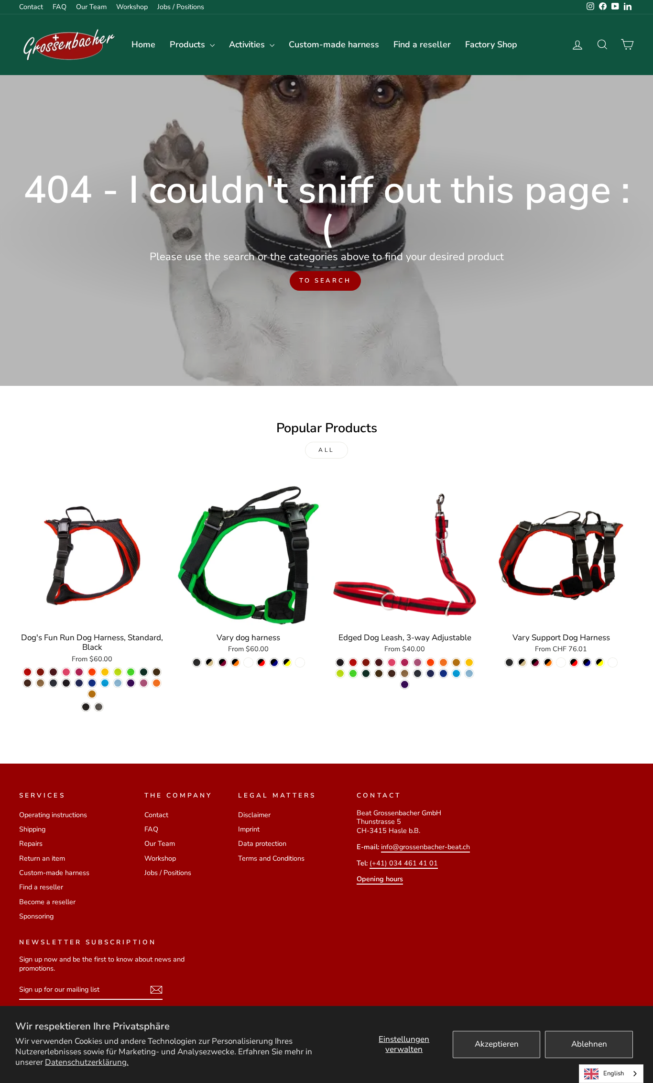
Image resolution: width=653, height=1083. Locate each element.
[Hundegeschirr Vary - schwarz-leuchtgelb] (287, 662)
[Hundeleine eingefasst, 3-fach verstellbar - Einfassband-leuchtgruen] (353, 673)
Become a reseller (47, 902)
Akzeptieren (497, 1044)
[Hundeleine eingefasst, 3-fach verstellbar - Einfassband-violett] (404, 684)
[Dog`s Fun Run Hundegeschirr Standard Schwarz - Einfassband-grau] (53, 683)
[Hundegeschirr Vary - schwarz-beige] (209, 662)
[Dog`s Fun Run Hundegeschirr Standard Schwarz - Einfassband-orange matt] (156, 683)
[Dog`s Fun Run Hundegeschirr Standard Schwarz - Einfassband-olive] (156, 672)
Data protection (262, 843)
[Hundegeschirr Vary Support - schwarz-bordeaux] (535, 662)
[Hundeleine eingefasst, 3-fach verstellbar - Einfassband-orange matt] (443, 662)
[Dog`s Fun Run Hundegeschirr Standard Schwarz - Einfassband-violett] (130, 683)
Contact (31, 6)
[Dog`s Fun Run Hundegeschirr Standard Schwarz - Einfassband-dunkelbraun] (27, 683)
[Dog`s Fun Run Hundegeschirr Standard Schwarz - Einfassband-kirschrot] (40, 672)
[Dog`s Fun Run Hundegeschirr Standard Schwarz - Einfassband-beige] (40, 683)
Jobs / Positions (180, 6)
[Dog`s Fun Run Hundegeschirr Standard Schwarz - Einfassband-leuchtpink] (66, 672)
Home (143, 44)
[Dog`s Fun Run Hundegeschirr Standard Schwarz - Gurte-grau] (98, 706)
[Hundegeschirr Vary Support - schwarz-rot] (573, 662)
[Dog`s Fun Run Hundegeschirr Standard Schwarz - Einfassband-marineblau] (79, 683)
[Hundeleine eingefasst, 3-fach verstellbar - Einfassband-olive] (378, 673)
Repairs (31, 843)
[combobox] (611, 1073)
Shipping (32, 829)
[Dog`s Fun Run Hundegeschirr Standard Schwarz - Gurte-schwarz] (85, 706)
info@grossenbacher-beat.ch (425, 847)
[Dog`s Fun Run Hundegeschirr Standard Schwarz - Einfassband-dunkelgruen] (143, 672)
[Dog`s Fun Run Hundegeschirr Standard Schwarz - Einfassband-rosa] (79, 672)
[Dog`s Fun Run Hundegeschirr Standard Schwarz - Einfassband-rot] (27, 672)
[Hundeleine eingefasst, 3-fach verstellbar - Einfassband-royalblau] (443, 673)
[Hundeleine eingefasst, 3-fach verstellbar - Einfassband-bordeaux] (378, 662)
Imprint (249, 829)
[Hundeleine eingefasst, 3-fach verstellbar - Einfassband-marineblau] (430, 673)
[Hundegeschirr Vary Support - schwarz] (509, 662)
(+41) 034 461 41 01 (404, 863)
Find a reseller (422, 44)
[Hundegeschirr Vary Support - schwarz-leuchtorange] (548, 662)
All (326, 450)
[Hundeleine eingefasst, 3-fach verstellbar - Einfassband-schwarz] (340, 662)
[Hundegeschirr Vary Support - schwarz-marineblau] (586, 662)
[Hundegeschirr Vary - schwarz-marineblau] (274, 662)
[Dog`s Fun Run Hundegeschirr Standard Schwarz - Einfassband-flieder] (143, 683)
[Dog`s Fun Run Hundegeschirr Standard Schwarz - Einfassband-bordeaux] (53, 672)
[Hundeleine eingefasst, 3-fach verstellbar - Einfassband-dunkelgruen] (365, 673)
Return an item (42, 858)
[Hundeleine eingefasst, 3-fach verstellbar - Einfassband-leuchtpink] (391, 662)
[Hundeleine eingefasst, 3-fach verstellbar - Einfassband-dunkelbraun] (391, 673)
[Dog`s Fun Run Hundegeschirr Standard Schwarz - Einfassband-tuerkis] (104, 683)
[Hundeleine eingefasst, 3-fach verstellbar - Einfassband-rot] (353, 662)
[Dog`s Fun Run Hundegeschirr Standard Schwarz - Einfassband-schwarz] (66, 683)
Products (188, 44)
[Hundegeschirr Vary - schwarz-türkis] (248, 662)
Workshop (132, 6)
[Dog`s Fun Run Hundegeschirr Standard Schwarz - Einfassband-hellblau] (117, 683)
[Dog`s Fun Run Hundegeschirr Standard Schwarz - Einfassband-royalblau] (92, 683)
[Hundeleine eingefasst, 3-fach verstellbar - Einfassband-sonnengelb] (469, 662)
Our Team (91, 6)
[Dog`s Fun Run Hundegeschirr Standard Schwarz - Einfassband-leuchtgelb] (117, 672)
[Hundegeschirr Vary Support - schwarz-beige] (522, 662)
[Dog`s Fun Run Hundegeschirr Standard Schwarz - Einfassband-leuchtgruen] (130, 672)
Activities (248, 44)
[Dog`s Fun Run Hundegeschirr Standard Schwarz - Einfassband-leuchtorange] (92, 672)
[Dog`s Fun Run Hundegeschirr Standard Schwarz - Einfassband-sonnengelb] (104, 672)
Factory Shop (491, 44)
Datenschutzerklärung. (87, 1062)
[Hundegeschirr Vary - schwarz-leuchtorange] (235, 662)
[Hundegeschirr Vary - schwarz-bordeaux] (222, 662)
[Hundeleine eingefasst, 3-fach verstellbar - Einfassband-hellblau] (469, 673)
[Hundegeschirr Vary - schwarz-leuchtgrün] (300, 662)
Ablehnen (589, 1044)
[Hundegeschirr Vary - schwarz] (196, 662)
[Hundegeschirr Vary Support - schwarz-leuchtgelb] (599, 662)
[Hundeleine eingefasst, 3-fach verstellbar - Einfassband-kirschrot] (365, 662)
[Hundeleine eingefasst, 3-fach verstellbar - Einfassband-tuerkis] (456, 673)
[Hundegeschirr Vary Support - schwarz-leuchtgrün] (612, 662)
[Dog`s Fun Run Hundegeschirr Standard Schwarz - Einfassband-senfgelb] (92, 694)
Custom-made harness (334, 44)
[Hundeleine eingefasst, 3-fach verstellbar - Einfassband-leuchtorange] (430, 662)
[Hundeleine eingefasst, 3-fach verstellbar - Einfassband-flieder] (417, 662)
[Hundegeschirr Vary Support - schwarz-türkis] (561, 662)
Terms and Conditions (271, 858)
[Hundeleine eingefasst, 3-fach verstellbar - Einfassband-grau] (417, 673)
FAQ (59, 6)
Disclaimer (254, 815)
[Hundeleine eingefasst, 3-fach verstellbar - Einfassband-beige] (404, 673)
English (613, 1073)
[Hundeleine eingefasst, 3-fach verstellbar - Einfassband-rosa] (404, 662)
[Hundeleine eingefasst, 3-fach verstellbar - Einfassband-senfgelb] (456, 662)
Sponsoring (36, 916)
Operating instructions (53, 815)
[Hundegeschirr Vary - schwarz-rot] (261, 662)
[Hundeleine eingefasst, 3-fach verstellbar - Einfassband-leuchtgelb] (340, 673)
